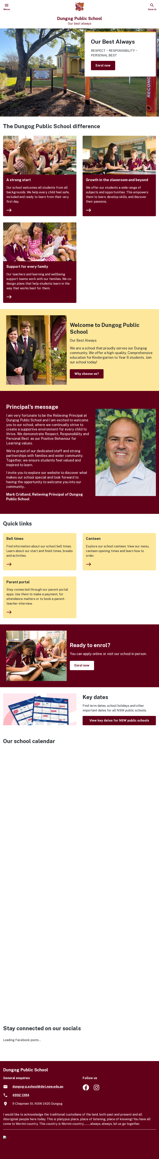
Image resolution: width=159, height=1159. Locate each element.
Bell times (14, 539)
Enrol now (103, 65)
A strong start (18, 180)
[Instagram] (97, 1089)
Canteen (93, 539)
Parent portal (18, 582)
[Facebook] (86, 1089)
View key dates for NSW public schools (119, 720)
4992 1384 (20, 1095)
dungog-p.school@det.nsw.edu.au (37, 1086)
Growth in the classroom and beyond (117, 180)
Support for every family (27, 266)
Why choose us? (86, 374)
